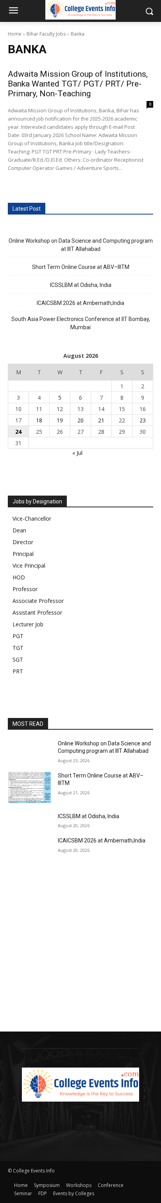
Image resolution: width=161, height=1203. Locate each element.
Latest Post (27, 209)
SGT (18, 659)
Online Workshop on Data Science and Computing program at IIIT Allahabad (81, 245)
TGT (18, 647)
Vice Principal (29, 565)
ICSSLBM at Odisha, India (80, 285)
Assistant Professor (37, 612)
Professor (25, 589)
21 (101, 420)
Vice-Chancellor (32, 518)
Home (14, 34)
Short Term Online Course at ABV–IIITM (80, 267)
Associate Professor (38, 600)
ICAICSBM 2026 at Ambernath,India (80, 303)
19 (60, 420)
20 (80, 420)
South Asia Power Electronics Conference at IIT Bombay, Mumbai (80, 323)
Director (23, 542)
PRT (18, 671)
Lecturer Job (28, 624)
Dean (19, 530)
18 (39, 420)
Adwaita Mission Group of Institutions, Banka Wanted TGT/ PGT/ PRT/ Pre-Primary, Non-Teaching (78, 83)
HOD (19, 577)
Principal (23, 553)
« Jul (77, 452)
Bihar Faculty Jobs (46, 34)
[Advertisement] (80, 947)
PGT (18, 636)
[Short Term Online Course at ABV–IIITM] (30, 787)
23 (143, 420)
